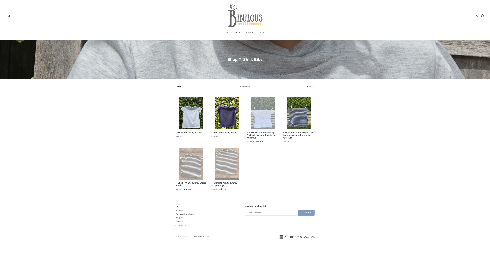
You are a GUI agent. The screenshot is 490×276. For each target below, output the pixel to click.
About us (250, 32)
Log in (261, 32)
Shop (238, 32)
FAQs (177, 206)
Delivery (179, 210)
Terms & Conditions (185, 214)
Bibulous (185, 236)
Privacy (178, 218)
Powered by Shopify (201, 236)
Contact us (180, 225)
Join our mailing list (255, 206)
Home (229, 32)
